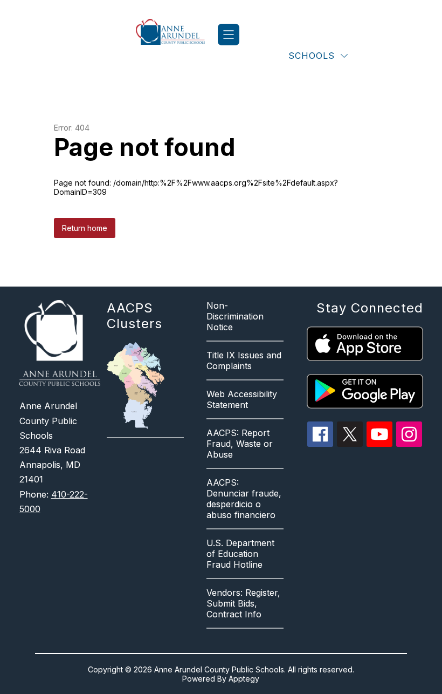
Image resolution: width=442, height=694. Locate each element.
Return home (84, 228)
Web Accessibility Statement (241, 399)
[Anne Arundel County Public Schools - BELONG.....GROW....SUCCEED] (177, 34)
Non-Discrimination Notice (235, 316)
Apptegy (244, 678)
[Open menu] (228, 34)
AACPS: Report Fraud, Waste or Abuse (239, 443)
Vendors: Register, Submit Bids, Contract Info (243, 603)
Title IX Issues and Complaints (243, 360)
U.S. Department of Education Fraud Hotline (240, 553)
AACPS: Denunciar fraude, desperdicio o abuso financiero (243, 498)
